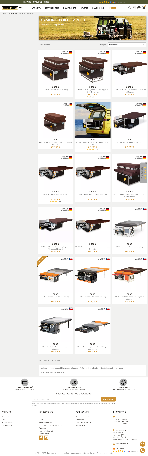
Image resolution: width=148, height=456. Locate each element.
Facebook (41, 438)
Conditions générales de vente (50, 425)
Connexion (80, 420)
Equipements (7, 422)
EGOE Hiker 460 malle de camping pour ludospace (55, 348)
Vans (4, 420)
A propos (42, 428)
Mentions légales (45, 422)
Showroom (43, 417)
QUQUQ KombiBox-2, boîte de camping (92, 194)
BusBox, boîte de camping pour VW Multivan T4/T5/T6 (55, 143)
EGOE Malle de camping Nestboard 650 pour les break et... (92, 348)
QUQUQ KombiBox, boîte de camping (55, 194)
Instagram (46, 438)
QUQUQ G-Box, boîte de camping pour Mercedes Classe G (55, 248)
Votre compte (82, 412)
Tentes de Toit (7, 417)
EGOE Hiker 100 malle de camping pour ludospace (129, 298)
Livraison (42, 420)
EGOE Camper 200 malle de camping (55, 297)
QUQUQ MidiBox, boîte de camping (129, 142)
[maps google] (126, 451)
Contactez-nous (122, 444)
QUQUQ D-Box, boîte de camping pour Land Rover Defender (130, 195)
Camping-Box (7, 425)
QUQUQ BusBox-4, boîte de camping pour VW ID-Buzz (92, 143)
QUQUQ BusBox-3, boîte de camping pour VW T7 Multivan (129, 91)
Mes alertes (80, 425)
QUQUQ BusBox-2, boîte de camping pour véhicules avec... (92, 91)
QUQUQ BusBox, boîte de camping (55, 90)
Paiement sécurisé (46, 431)
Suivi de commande (83, 417)
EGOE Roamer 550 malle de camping (129, 247)
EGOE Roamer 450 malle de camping (92, 297)
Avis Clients (120, 448)
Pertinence (127, 44)
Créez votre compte (83, 422)
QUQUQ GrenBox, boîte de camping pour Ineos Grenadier (92, 248)
